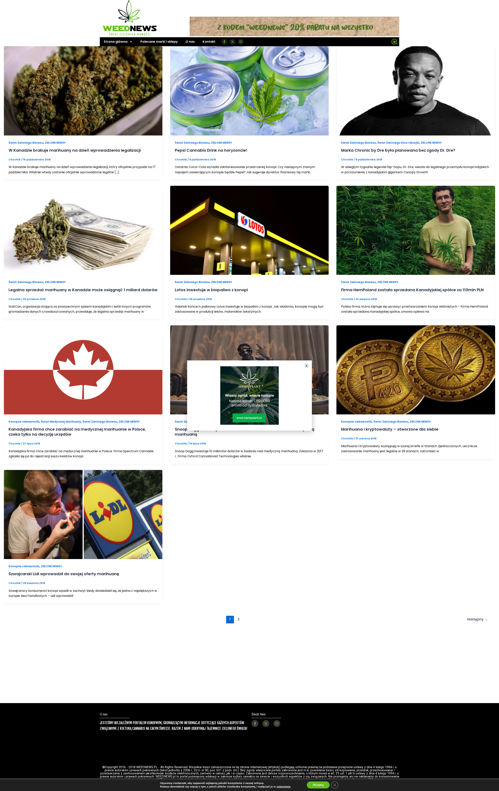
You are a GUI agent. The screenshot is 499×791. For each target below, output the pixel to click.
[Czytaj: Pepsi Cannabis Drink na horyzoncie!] (249, 90)
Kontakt (209, 41)
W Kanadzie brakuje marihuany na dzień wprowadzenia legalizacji (75, 150)
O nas (190, 41)
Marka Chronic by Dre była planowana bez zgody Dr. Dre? (398, 150)
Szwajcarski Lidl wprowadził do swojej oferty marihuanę (64, 574)
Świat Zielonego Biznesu (26, 143)
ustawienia (283, 786)
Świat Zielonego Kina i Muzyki (398, 143)
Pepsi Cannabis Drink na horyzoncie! (211, 150)
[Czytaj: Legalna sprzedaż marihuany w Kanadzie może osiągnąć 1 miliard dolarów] (83, 230)
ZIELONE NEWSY (55, 143)
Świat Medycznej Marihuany (61, 422)
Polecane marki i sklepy (159, 41)
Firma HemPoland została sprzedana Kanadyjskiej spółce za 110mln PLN (412, 290)
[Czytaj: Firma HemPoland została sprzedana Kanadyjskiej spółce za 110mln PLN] (415, 230)
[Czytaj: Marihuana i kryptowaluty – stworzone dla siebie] (415, 369)
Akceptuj (318, 785)
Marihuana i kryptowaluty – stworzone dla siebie (389, 429)
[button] (306, 365)
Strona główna (115, 41)
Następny (477, 619)
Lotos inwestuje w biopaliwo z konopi (211, 290)
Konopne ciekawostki (24, 422)
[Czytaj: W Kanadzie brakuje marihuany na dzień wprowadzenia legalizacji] (83, 90)
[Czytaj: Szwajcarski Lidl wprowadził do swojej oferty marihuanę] (83, 514)
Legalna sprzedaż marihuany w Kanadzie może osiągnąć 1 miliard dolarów (83, 290)
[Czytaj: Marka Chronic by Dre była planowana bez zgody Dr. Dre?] (415, 90)
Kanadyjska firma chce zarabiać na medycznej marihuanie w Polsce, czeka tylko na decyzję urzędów (77, 431)
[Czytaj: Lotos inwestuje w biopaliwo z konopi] (249, 230)
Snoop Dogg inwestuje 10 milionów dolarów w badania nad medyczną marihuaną (244, 431)
